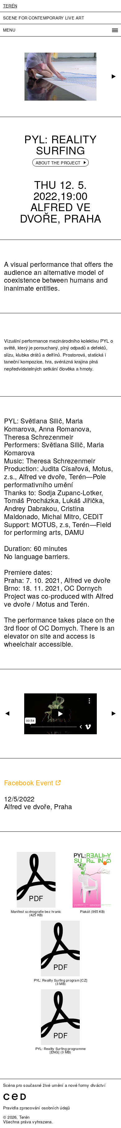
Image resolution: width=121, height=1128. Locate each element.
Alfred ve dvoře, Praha (60, 212)
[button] (113, 76)
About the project (58, 163)
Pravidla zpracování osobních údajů (36, 1108)
